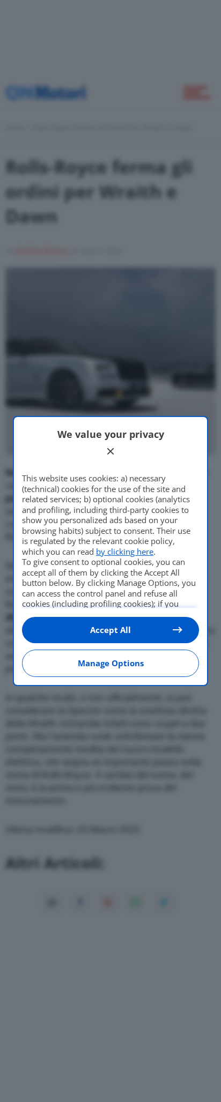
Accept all (110, 629)
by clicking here (124, 551)
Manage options (111, 663)
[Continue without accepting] (110, 451)
